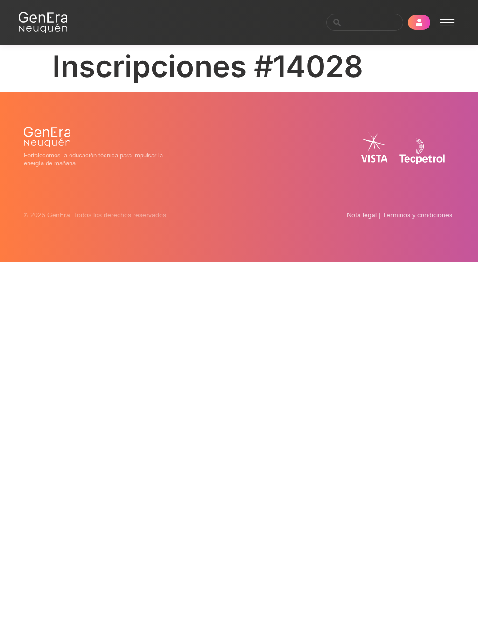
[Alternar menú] (447, 22)
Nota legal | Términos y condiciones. (400, 215)
